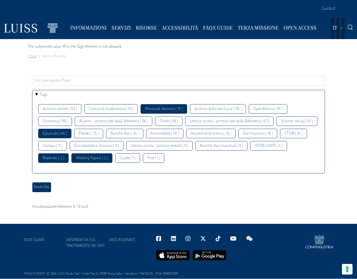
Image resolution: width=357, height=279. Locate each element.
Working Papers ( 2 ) (92, 158)
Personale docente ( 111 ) (164, 109)
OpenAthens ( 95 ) (268, 109)
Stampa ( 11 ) (52, 146)
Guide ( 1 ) (128, 158)
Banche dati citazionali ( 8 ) (221, 146)
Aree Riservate (122, 240)
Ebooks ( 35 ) (89, 134)
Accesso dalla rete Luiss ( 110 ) (218, 109)
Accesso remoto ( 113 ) (60, 109)
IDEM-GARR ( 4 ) (269, 146)
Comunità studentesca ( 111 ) (111, 109)
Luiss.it (328, 8)
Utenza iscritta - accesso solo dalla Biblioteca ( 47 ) (229, 121)
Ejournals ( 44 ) (55, 134)
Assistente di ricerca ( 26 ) (211, 134)
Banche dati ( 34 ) (124, 134)
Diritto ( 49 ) (169, 121)
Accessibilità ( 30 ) (165, 134)
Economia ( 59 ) (55, 121)
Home (32, 56)
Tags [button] (44, 95)
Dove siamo (34, 240)
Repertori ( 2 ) (53, 158)
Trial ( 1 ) (153, 158)
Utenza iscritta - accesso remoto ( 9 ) (159, 146)
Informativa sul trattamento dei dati (85, 243)
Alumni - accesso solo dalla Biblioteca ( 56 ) (113, 121)
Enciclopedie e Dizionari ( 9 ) (96, 146)
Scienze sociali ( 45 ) (297, 121)
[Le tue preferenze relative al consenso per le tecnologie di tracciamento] (347, 269)
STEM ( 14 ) (293, 134)
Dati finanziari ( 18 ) (258, 134)
